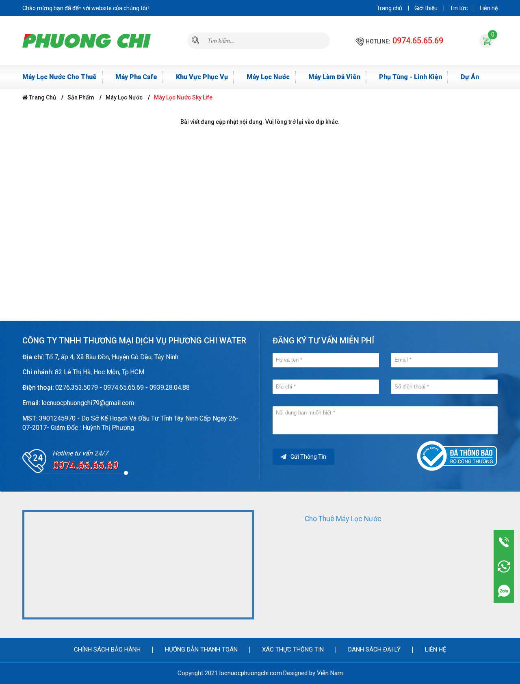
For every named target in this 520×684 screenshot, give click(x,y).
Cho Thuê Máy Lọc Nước (343, 519)
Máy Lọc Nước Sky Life (183, 97)
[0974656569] (504, 591)
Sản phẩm (80, 97)
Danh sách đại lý (374, 649)
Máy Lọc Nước (268, 77)
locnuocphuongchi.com (250, 673)
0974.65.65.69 (417, 40)
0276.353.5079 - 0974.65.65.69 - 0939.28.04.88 (122, 387)
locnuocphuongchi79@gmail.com (87, 403)
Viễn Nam (330, 673)
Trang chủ (389, 8)
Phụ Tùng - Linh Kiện (410, 77)
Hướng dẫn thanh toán (201, 649)
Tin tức (459, 8)
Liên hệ (489, 8)
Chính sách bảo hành (107, 649)
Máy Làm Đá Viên (334, 77)
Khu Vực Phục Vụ (202, 77)
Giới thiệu (426, 8)
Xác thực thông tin (293, 649)
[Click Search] (195, 40)
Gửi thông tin (308, 456)
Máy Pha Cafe (136, 77)
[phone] (504, 542)
